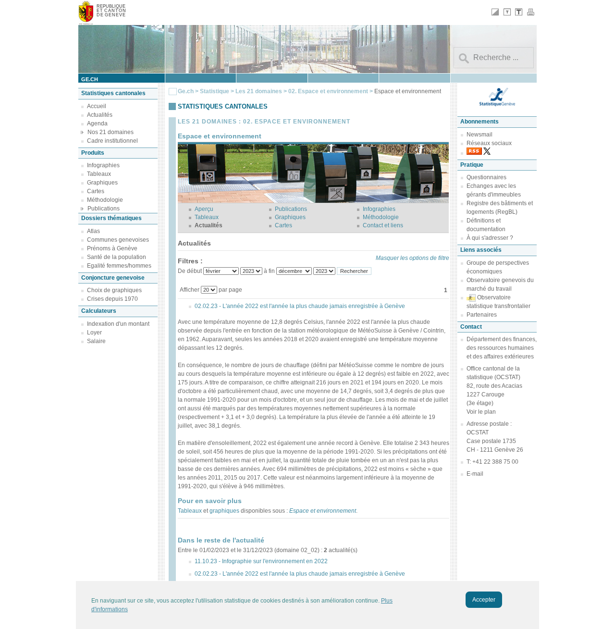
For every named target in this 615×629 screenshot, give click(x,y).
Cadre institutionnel (112, 140)
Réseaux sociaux (489, 143)
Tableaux (99, 174)
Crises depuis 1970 (112, 299)
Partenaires (482, 314)
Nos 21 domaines (110, 132)
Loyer (94, 332)
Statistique (214, 91)
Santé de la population (116, 257)
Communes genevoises (118, 239)
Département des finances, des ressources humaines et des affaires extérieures (502, 348)
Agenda (97, 123)
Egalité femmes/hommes (119, 265)
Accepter (483, 599)
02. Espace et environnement (328, 91)
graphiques (224, 510)
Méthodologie (105, 200)
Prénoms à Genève (112, 248)
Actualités (99, 114)
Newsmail (479, 134)
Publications (103, 208)
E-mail (475, 473)
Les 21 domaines (258, 91)
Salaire (96, 341)
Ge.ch (186, 91)
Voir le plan (481, 411)
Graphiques (102, 182)
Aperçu (204, 209)
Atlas (93, 231)
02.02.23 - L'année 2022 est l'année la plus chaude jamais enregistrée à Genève (300, 306)
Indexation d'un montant (118, 324)
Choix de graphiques (114, 290)
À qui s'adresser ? (490, 237)
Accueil (96, 106)
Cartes (95, 191)
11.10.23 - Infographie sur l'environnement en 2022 (261, 561)
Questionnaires (486, 177)
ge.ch (89, 79)
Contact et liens (383, 225)
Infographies (103, 165)
